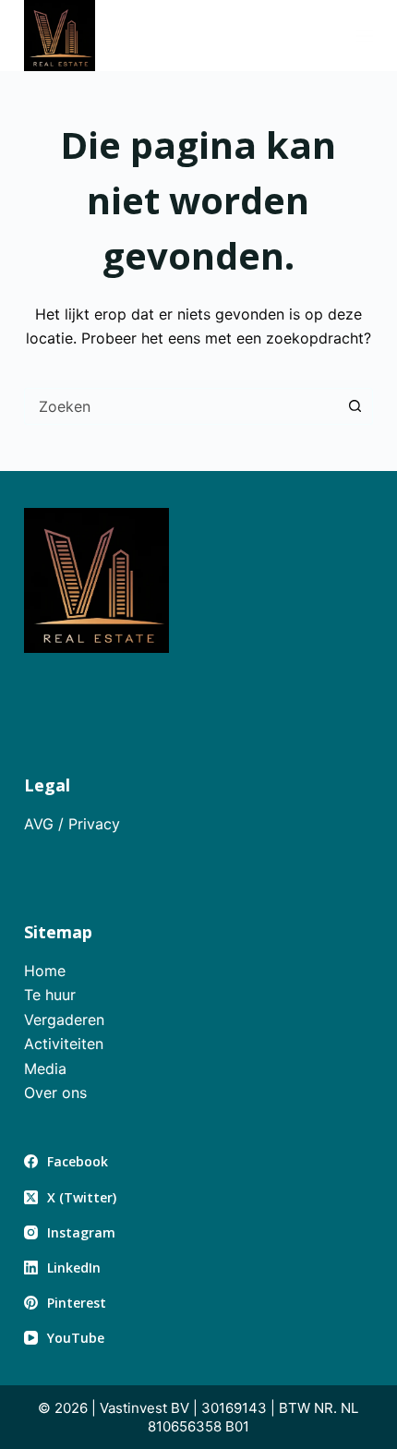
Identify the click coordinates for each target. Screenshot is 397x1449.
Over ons (55, 1092)
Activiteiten (63, 1043)
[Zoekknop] (354, 406)
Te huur (50, 994)
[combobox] (181, 406)
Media (45, 1068)
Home (45, 970)
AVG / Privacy (72, 824)
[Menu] (364, 36)
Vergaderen (64, 1019)
